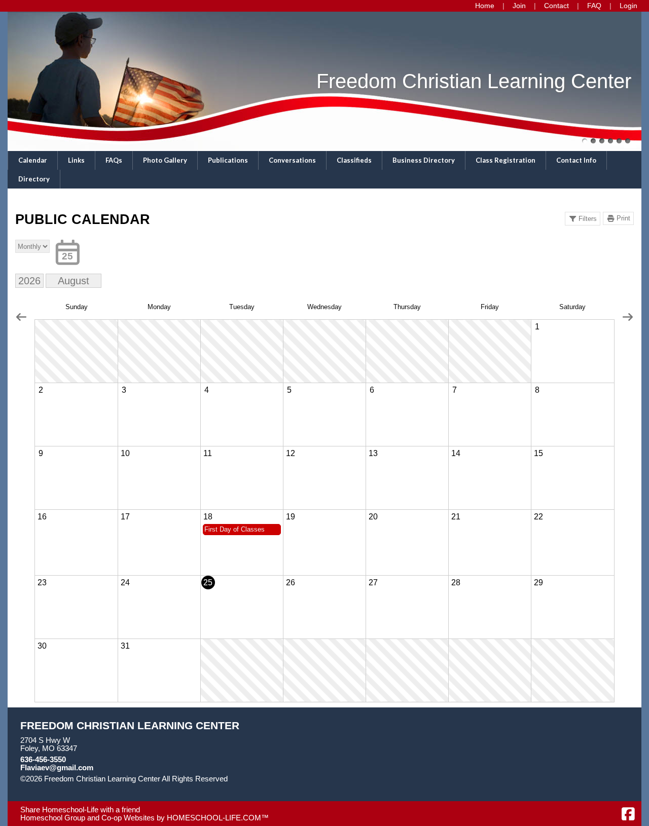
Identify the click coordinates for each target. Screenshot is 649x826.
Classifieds (354, 160)
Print (623, 218)
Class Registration (505, 160)
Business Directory (423, 160)
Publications (228, 160)
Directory (34, 179)
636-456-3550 (43, 760)
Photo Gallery (165, 160)
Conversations (292, 160)
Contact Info (576, 160)
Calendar (32, 160)
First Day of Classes (234, 529)
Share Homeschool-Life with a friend (80, 810)
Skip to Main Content (62, 787)
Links (76, 160)
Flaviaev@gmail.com (56, 768)
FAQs (113, 160)
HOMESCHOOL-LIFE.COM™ (218, 818)
